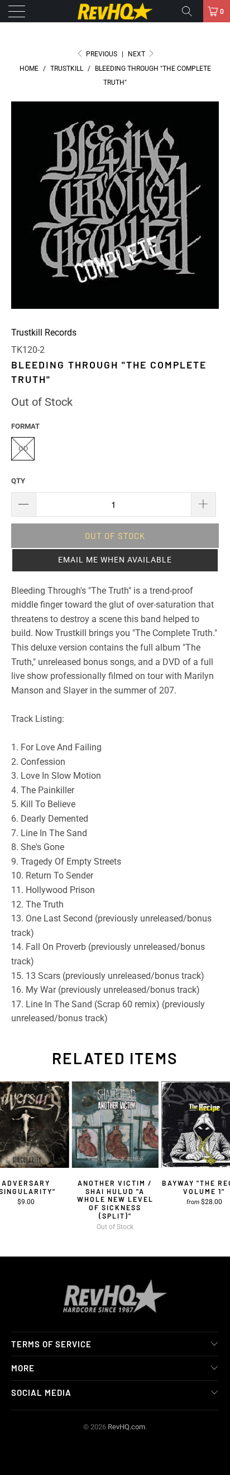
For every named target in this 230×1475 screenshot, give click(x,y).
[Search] (191, 11)
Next (137, 54)
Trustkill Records (43, 332)
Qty (18, 481)
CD (23, 448)
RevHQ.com (126, 1427)
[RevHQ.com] (115, 11)
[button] (115, 560)
